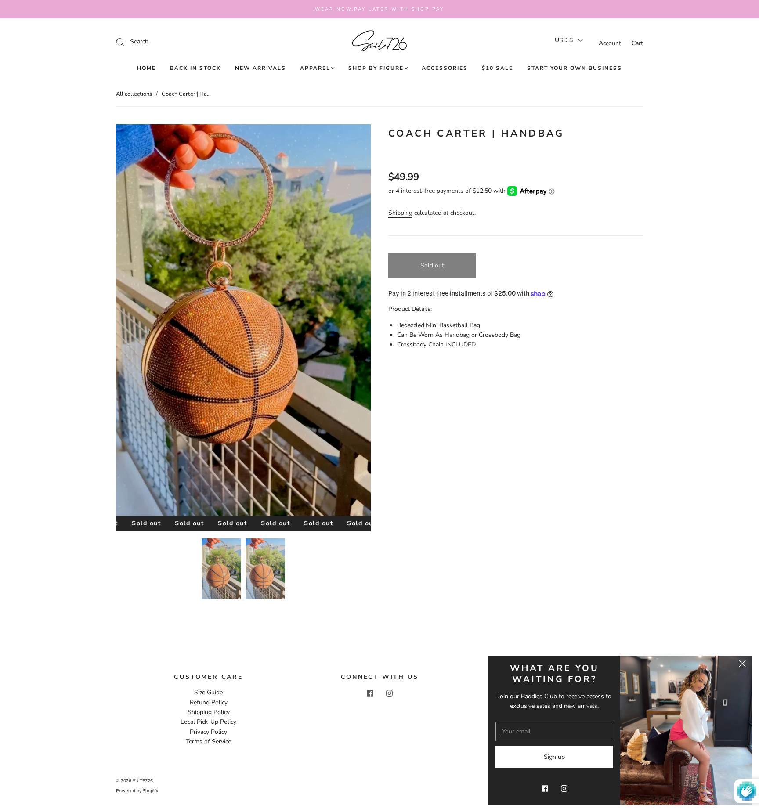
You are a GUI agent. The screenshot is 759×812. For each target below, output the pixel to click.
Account (610, 43)
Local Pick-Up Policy (208, 722)
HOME (146, 68)
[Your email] (554, 731)
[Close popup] (742, 665)
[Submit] (179, 42)
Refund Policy (209, 702)
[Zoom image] (243, 322)
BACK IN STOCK (195, 68)
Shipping (400, 213)
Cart (637, 43)
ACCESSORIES (445, 68)
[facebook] (370, 693)
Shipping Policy (209, 712)
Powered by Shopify (137, 791)
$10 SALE (497, 68)
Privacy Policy (208, 732)
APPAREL (315, 68)
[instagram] (389, 693)
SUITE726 (143, 781)
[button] (141, 322)
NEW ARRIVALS (260, 68)
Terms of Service (208, 741)
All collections (134, 94)
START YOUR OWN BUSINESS (574, 68)
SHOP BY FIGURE (376, 68)
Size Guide (208, 692)
